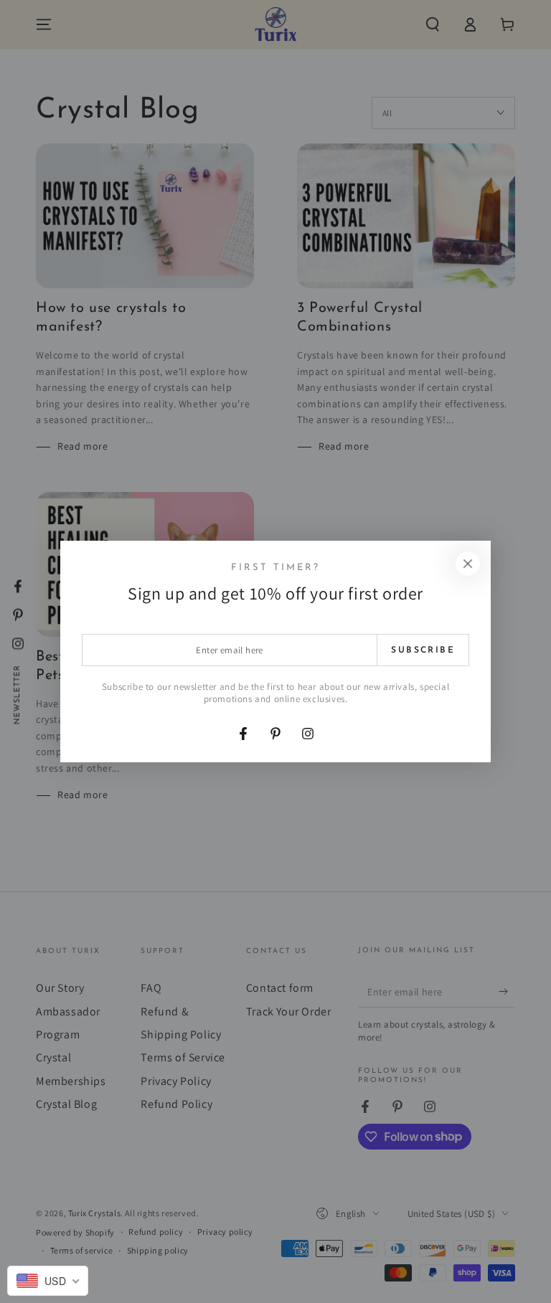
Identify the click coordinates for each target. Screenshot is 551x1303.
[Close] (468, 563)
